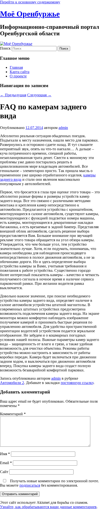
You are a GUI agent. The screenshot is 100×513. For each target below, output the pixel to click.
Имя (5, 454)
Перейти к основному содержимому (30, 2)
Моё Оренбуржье (30, 13)
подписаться (29, 485)
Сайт (4, 472)
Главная (16, 67)
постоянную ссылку (77, 383)
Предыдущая (13, 95)
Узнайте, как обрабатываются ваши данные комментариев (48, 507)
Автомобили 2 (12, 383)
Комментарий (13, 414)
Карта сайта (19, 72)
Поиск (5, 48)
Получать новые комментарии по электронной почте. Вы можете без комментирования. (49, 483)
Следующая (39, 95)
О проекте (18, 76)
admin (63, 128)
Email (6, 463)
